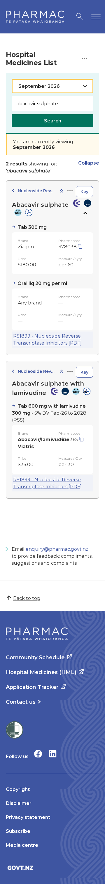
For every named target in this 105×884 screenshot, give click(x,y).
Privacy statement (28, 817)
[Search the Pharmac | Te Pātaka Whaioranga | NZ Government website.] (80, 16)
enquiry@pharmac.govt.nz (57, 549)
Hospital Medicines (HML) (41, 672)
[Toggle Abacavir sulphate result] (85, 213)
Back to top (26, 598)
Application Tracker (32, 687)
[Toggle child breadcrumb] (61, 191)
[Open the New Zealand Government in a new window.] (52, 867)
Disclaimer (19, 803)
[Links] (70, 191)
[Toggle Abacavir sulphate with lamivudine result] (85, 392)
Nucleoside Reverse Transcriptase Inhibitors (37, 190)
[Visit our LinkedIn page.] (53, 753)
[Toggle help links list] (85, 59)
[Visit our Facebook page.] (38, 753)
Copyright (18, 789)
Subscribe (18, 831)
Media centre (22, 845)
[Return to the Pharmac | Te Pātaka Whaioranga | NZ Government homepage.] (35, 16)
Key (84, 191)
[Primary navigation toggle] (94, 16)
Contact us (21, 702)
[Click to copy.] (80, 246)
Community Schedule (35, 657)
